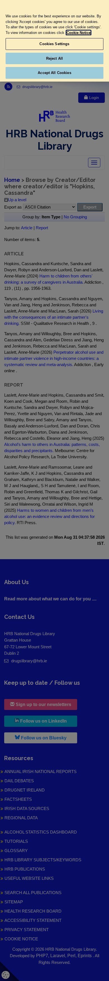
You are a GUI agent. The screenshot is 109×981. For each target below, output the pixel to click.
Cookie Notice (79, 33)
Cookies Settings (54, 44)
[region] (54, 41)
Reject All (54, 58)
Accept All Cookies (54, 73)
